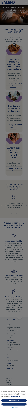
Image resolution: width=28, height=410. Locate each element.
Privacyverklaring (15, 396)
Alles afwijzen (14, 404)
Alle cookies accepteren (14, 400)
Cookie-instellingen (14, 407)
